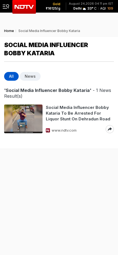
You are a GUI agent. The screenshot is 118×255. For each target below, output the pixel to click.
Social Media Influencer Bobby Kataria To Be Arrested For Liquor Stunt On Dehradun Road (78, 113)
